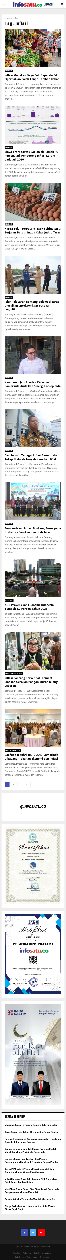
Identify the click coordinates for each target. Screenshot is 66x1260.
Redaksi (16, 1253)
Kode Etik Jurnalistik (42, 1253)
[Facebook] (24, 1232)
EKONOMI (8, 71)
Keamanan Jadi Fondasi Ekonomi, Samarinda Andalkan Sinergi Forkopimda (33, 384)
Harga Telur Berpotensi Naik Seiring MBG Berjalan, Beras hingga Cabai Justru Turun (33, 230)
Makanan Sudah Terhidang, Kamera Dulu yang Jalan (31, 1125)
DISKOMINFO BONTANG (13, 673)
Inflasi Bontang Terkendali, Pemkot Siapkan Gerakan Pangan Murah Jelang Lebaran (31, 681)
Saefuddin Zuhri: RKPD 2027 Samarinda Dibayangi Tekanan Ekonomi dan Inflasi (31, 756)
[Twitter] (33, 1232)
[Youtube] (41, 1232)
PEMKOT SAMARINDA (12, 750)
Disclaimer (44, 1257)
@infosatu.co (33, 806)
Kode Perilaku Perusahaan (26, 1257)
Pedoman (27, 1253)
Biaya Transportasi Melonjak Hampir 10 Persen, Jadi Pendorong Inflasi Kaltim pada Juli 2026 (31, 155)
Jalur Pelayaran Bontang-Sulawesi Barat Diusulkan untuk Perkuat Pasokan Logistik (32, 305)
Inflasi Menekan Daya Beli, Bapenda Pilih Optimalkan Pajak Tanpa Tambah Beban (32, 77)
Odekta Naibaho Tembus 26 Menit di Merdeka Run (30, 1199)
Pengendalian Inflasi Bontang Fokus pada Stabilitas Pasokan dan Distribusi (33, 530)
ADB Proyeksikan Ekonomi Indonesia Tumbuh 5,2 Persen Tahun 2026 (29, 606)
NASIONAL (9, 600)
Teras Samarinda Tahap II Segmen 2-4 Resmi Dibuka (31, 1132)
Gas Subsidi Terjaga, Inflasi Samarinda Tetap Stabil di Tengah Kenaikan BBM (31, 457)
